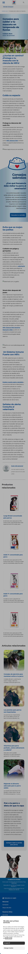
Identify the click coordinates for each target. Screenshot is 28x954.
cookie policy (8, 938)
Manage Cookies (8, 948)
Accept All (7, 943)
